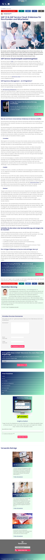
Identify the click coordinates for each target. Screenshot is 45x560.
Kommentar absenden (18, 346)
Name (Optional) (4, 337)
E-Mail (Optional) (4, 342)
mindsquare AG (40, 559)
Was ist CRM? (4, 390)
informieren (40, 274)
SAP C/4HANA (4, 380)
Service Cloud (9, 8)
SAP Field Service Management (8, 383)
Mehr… (3, 392)
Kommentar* (5, 322)
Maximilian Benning (7, 13)
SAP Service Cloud (16, 76)
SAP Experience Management (9, 89)
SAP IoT (3, 378)
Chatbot (3, 376)
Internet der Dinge (34, 182)
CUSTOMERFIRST (3, 8)
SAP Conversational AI (6, 385)
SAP (12, 61)
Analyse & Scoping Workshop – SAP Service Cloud (17, 264)
